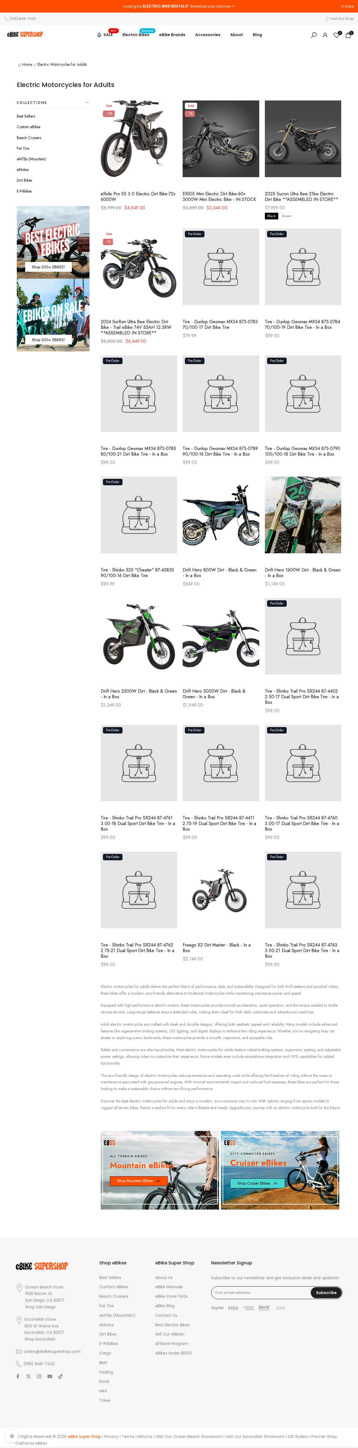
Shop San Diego (40, 1307)
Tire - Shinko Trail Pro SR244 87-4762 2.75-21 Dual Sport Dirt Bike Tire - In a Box (137, 950)
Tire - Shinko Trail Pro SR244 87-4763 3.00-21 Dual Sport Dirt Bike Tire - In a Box (302, 950)
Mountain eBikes (142, 1165)
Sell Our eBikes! (169, 1334)
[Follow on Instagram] (39, 1376)
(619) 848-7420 (23, 18)
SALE (110, 34)
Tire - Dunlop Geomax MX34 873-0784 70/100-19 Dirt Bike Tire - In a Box (302, 324)
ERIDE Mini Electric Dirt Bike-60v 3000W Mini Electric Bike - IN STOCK (219, 196)
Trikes (104, 1400)
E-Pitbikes (24, 191)
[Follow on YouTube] (49, 1376)
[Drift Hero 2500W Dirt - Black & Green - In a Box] (139, 639)
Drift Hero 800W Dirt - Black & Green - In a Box (219, 572)
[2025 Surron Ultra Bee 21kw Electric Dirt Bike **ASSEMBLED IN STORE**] (303, 141)
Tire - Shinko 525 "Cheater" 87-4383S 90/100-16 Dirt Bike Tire (137, 572)
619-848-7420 (249, 6)
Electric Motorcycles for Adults (62, 64)
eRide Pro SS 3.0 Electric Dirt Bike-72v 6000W (138, 196)
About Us (164, 1277)
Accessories (207, 35)
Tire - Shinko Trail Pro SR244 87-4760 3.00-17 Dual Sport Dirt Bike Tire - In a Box (302, 823)
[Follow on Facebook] (17, 1376)
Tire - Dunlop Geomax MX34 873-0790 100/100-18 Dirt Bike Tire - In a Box (302, 451)
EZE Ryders (298, 1436)
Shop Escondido (40, 1339)
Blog (257, 35)
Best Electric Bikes (172, 1325)
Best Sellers (26, 116)
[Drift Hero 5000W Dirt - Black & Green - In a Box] (221, 639)
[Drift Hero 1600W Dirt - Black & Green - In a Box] (303, 518)
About (236, 35)
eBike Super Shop (84, 1436)
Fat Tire (23, 148)
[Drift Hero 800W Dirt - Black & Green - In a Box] (221, 518)
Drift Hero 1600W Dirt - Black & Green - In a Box (303, 572)
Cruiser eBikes (258, 1163)
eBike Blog (165, 1306)
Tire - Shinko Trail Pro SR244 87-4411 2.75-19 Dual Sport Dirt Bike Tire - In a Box (219, 823)
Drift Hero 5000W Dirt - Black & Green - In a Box (214, 694)
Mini (103, 1391)
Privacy (111, 1436)
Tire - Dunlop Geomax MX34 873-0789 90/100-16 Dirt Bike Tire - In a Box (220, 451)
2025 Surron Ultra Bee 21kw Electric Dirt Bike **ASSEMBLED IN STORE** (301, 196)
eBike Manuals (169, 1287)
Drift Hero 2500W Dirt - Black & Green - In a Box (139, 694)
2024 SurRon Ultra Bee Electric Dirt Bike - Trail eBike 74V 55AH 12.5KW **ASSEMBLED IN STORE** (136, 327)
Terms (128, 1436)
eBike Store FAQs (171, 1296)
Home (27, 64)
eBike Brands (172, 35)
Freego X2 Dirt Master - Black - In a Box (217, 947)
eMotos (23, 169)
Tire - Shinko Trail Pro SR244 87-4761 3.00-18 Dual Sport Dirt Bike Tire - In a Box (138, 823)
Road (104, 1381)
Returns (145, 1436)
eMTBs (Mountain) (31, 158)
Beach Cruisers (29, 137)
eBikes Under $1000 (173, 1353)
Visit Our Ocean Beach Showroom (189, 1436)
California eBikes (31, 1443)
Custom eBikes (28, 126)
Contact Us (166, 1315)
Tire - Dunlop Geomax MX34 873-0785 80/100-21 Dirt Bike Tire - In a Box (138, 451)
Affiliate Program (171, 1343)
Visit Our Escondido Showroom (255, 1436)
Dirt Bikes (24, 180)
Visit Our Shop (342, 18)
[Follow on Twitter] (28, 1376)
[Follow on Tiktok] (60, 1376)
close (12, 6)
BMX (103, 1362)
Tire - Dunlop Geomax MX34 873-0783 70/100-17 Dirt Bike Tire (220, 324)
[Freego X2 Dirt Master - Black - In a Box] (221, 893)
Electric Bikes (138, 34)
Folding (106, 1372)
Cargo (105, 1353)
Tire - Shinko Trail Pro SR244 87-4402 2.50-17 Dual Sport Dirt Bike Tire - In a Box (302, 696)
